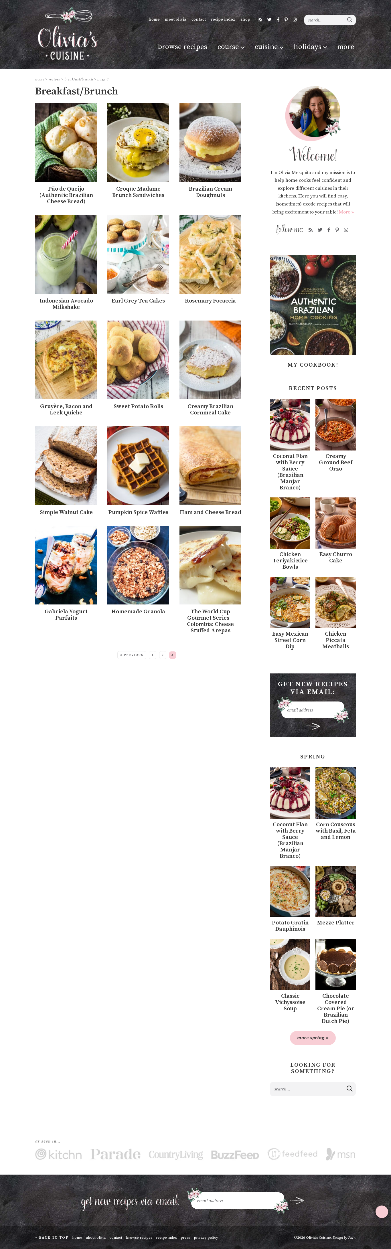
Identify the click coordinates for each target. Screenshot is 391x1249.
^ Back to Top (51, 1237)
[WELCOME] (313, 124)
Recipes (54, 79)
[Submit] (350, 20)
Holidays (307, 46)
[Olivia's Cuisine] (67, 33)
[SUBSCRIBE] (313, 726)
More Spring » (313, 1038)
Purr (351, 1237)
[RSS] (260, 20)
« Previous (132, 655)
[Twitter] (269, 20)
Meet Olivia (175, 19)
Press (185, 1237)
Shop (245, 19)
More (345, 46)
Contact (198, 19)
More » (346, 212)
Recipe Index (223, 19)
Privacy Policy (206, 1237)
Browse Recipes (182, 46)
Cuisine (266, 46)
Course (228, 46)
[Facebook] (278, 20)
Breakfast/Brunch (78, 79)
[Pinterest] (286, 20)
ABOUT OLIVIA (96, 1237)
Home (154, 19)
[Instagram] (295, 20)
